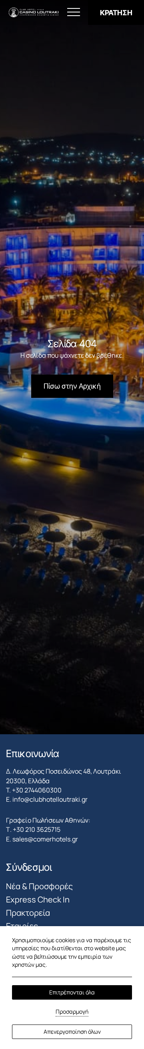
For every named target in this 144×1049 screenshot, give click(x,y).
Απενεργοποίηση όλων (72, 1031)
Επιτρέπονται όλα (72, 992)
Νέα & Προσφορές (39, 886)
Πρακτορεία (28, 912)
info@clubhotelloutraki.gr (50, 799)
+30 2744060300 (37, 790)
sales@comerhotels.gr (45, 839)
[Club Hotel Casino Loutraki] (33, 12)
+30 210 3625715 (36, 829)
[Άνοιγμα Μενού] (73, 12)
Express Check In (38, 899)
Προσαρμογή (72, 1011)
